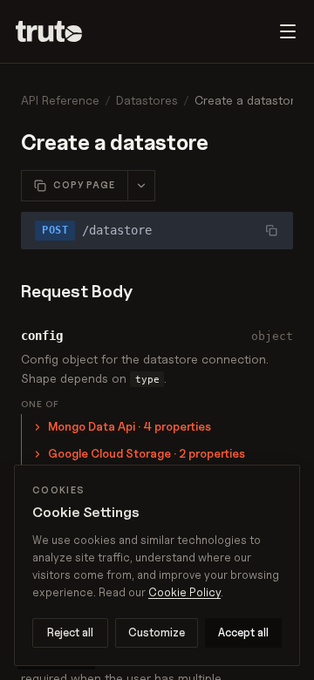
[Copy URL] (271, 230)
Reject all (70, 632)
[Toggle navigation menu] (287, 31)
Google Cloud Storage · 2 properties (146, 453)
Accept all (243, 632)
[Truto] (59, 31)
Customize (156, 632)
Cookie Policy (184, 592)
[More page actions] (140, 186)
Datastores (147, 99)
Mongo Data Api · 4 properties (129, 426)
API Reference (60, 99)
